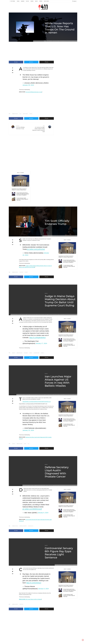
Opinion (40, 1)
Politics (27, 1)
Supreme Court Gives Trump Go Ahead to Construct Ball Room (19, 189)
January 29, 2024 (28, 85)
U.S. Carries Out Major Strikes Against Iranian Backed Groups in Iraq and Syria (38, 128)
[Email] (12, 72)
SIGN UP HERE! (46, 1)
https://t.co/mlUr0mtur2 (33, 583)
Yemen (31, 113)
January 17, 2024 (41, 343)
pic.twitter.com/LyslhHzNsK (36, 249)
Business (22, 1)
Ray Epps (21, 604)
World (18, 1)
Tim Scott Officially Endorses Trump (33, 91)
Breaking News (15, 113)
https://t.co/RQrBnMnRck (37, 337)
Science (32, 1)
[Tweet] (12, 70)
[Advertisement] (43, 52)
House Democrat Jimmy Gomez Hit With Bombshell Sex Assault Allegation (22, 193)
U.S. (20, 113)
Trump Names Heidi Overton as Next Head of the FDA (22, 199)
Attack (14, 443)
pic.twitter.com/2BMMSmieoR (32, 509)
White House (26, 113)
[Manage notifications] (83, 640)
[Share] (12, 68)
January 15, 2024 (28, 430)
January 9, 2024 (43, 512)
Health (36, 1)
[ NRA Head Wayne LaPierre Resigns (30, 599)
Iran (25, 443)
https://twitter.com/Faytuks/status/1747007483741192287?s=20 (37, 401)
